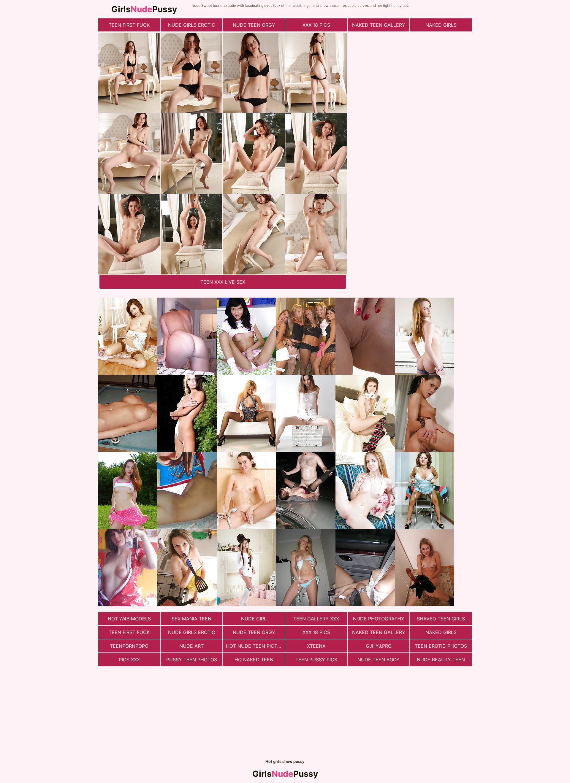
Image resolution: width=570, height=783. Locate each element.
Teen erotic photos (441, 646)
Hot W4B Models (129, 619)
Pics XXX (129, 660)
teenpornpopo (129, 646)
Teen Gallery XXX (316, 619)
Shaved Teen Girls (441, 619)
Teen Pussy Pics (316, 660)
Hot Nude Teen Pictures (255, 646)
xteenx (316, 646)
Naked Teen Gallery (378, 25)
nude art (191, 646)
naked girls (441, 25)
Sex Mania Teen (191, 619)
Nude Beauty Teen (441, 660)
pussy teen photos (191, 660)
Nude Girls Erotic (191, 25)
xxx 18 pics (316, 25)
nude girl (254, 619)
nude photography (378, 619)
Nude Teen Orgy (254, 25)
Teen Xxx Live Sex (222, 282)
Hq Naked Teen (254, 660)
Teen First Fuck (129, 25)
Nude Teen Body (378, 660)
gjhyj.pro (379, 646)
